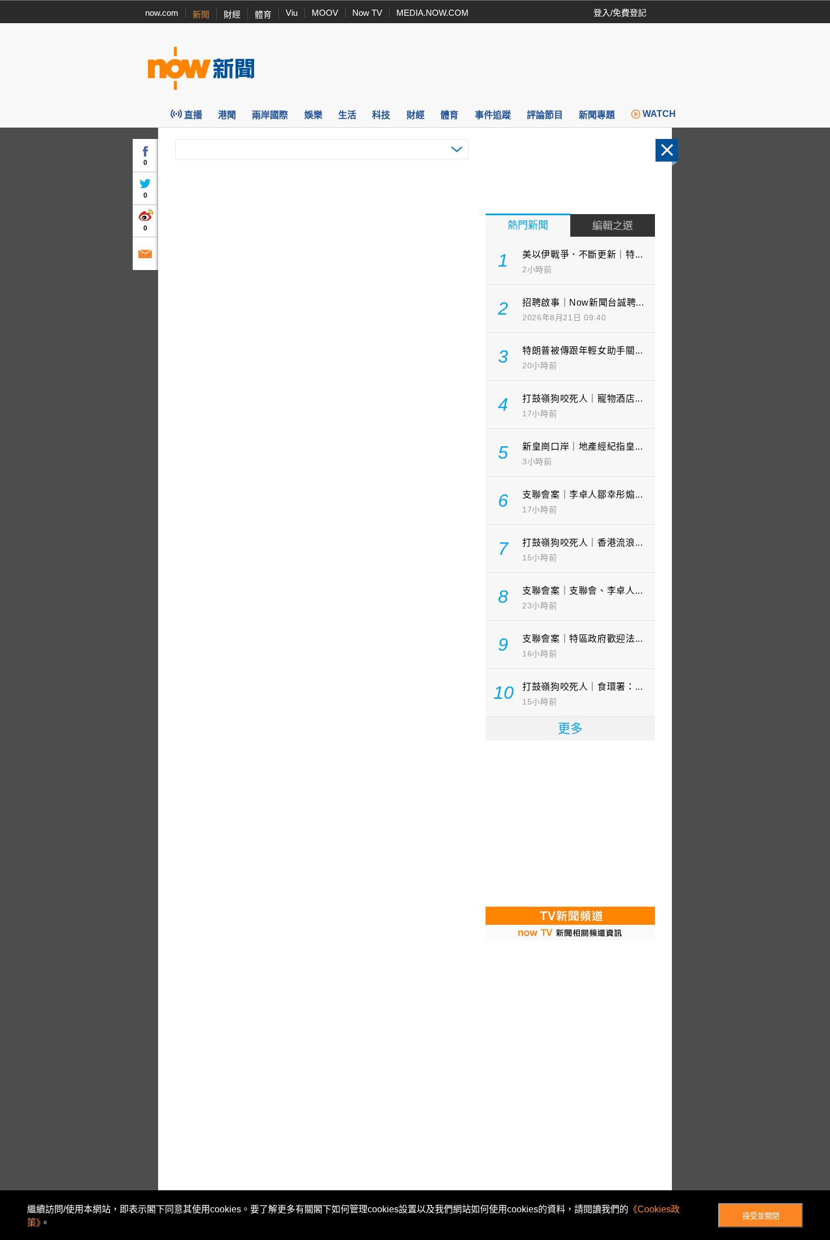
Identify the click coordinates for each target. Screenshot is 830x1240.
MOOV (325, 13)
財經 (232, 14)
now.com (161, 13)
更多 (570, 728)
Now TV (367, 13)
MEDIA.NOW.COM (432, 13)
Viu (292, 13)
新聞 (201, 14)
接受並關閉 (760, 1216)
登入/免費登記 (619, 13)
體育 (263, 14)
